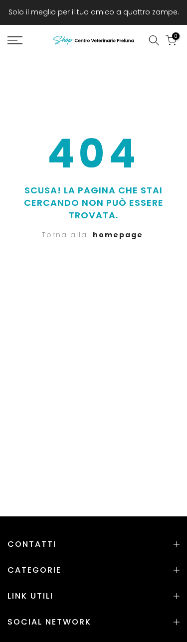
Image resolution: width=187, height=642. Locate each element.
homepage (118, 235)
